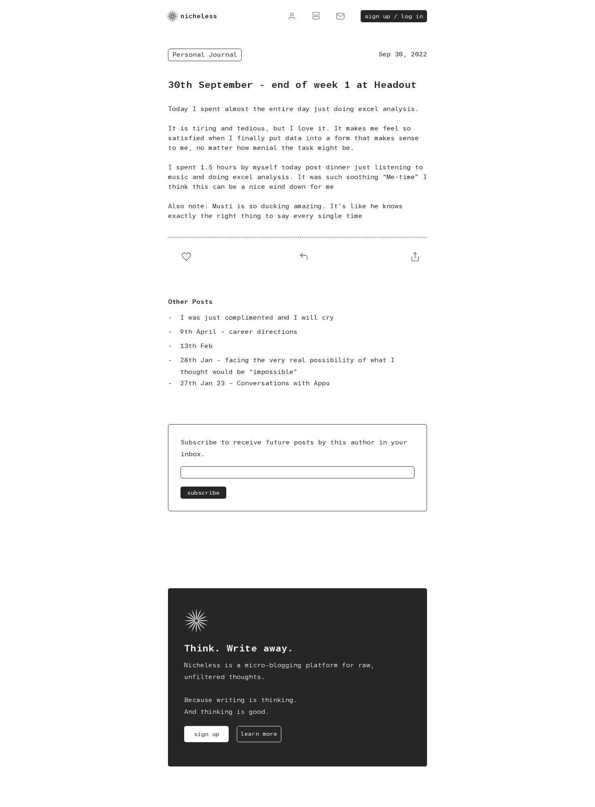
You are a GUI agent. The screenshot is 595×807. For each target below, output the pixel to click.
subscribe (203, 492)
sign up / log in (394, 16)
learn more (259, 733)
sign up (206, 734)
